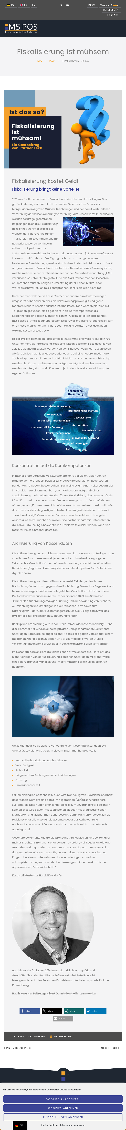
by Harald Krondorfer (29, 1036)
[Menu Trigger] (115, 6)
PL (33, 4)
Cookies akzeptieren (63, 1099)
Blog (91, 4)
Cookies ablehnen (63, 1108)
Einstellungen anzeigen (63, 1117)
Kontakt (113, 15)
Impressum (79, 1125)
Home (39, 60)
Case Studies (109, 4)
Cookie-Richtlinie (49, 1125)
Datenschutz (66, 1125)
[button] (30, 1011)
